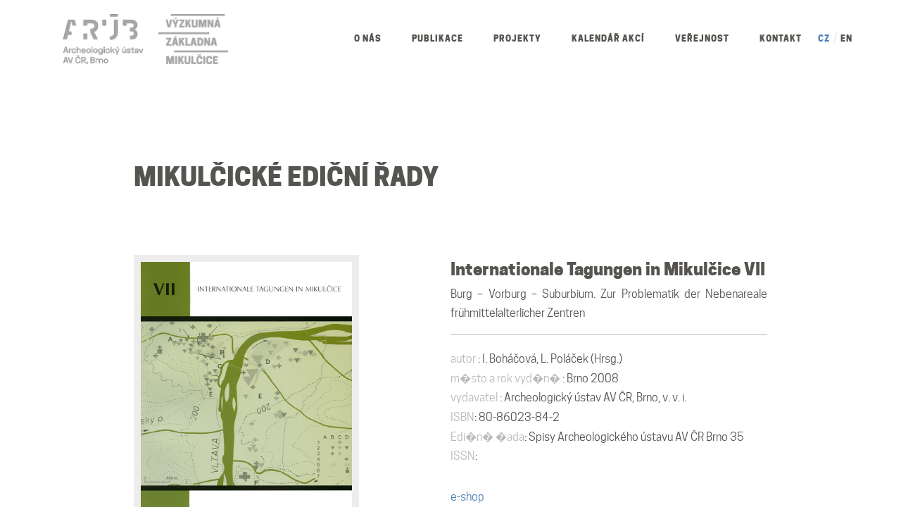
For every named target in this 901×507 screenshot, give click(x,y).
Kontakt (781, 38)
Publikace (437, 38)
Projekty (517, 38)
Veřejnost (702, 38)
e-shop (467, 496)
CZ (824, 38)
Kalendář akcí (608, 38)
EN (846, 38)
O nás (368, 38)
